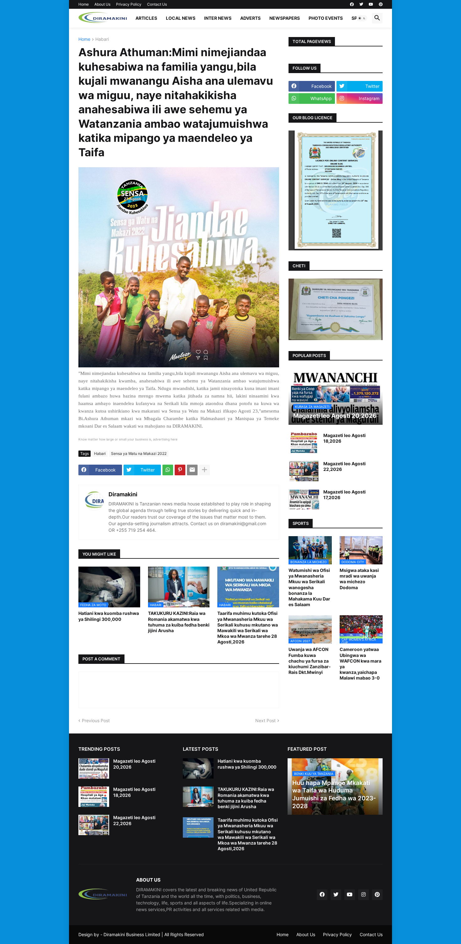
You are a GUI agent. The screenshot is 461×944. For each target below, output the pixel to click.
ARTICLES (146, 18)
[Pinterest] (180, 470)
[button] (362, 18)
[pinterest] (381, 4)
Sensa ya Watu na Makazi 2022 (139, 453)
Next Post (265, 720)
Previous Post (96, 720)
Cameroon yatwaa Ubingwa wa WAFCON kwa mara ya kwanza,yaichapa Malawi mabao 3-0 (360, 663)
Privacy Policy (128, 4)
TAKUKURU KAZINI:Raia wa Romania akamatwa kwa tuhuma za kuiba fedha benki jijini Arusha (178, 622)
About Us (102, 4)
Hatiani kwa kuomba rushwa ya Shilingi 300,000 (108, 616)
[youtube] (371, 4)
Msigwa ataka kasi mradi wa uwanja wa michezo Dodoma (359, 579)
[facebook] (352, 4)
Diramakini (123, 494)
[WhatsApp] (167, 470)
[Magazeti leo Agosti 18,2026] (304, 443)
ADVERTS (250, 18)
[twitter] (361, 4)
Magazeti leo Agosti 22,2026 (344, 466)
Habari (102, 39)
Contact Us (157, 4)
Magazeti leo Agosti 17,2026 (344, 494)
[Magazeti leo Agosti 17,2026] (304, 499)
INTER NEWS (217, 18)
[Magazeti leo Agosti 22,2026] (304, 471)
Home (83, 4)
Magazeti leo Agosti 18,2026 (344, 438)
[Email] (192, 470)
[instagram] (363, 894)
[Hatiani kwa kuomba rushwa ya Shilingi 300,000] (198, 768)
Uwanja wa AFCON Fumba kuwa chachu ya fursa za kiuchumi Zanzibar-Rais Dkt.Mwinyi (310, 661)
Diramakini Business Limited (131, 934)
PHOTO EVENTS (326, 18)
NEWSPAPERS (284, 18)
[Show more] (204, 470)
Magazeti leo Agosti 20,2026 (134, 763)
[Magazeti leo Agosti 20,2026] (93, 768)
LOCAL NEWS (180, 18)
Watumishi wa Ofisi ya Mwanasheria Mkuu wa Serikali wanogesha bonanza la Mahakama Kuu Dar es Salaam (309, 587)
